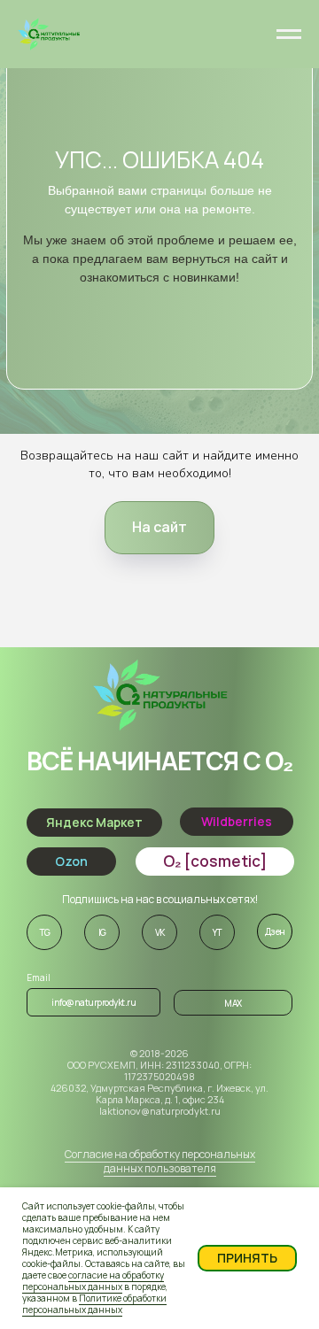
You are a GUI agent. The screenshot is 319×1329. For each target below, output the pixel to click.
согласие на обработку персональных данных (93, 1281)
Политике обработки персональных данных (94, 1304)
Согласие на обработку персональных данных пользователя (160, 1161)
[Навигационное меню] (288, 34)
